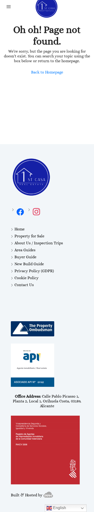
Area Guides (24, 250)
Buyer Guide (25, 257)
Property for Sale (29, 236)
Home (19, 229)
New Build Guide (29, 264)
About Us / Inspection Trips (38, 243)
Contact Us (24, 285)
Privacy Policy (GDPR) (34, 271)
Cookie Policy (26, 278)
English (59, 508)
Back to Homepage (47, 72)
